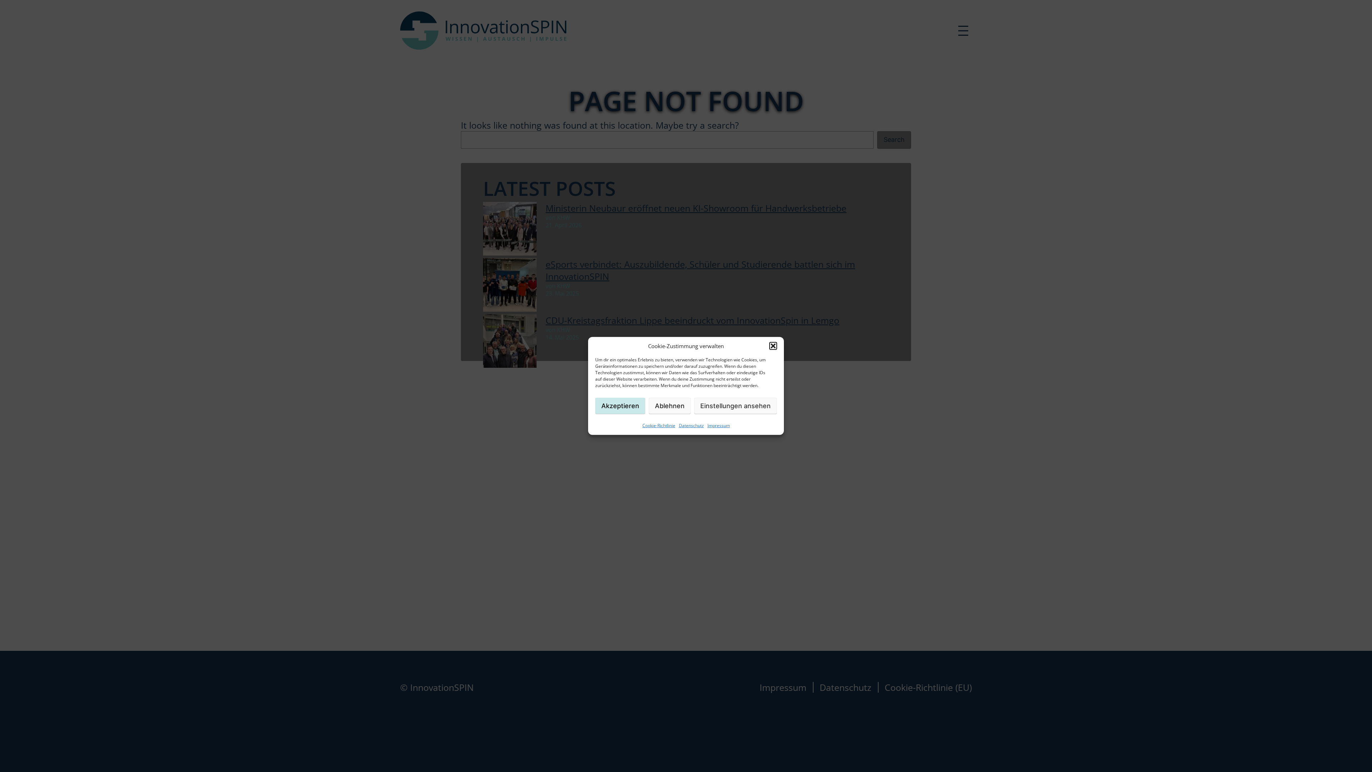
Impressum (718, 425)
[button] (773, 346)
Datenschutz (691, 425)
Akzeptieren (620, 405)
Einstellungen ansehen (735, 405)
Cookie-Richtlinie (658, 425)
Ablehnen (670, 405)
